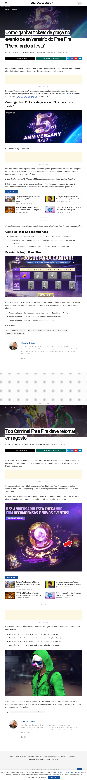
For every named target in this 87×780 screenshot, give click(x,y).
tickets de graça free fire (15, 333)
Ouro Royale (66, 94)
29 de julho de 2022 (28, 444)
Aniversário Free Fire (18, 330)
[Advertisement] (43, 79)
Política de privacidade (68, 756)
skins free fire (39, 712)
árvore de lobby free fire (36, 330)
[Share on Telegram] (68, 58)
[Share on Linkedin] (80, 58)
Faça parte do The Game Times (39, 759)
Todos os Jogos (20, 756)
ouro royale (51, 330)
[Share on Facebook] (72, 58)
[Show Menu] (6, 3)
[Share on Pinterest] (76, 58)
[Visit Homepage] (42, 3)
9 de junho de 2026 (64, 201)
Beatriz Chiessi (13, 52)
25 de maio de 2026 (23, 212)
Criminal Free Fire (17, 712)
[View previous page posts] (41, 219)
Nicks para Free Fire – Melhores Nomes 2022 (43, 756)
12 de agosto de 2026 (24, 203)
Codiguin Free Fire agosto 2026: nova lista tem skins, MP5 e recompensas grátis (28, 199)
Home (7, 9)
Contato (55, 759)
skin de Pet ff (62, 330)
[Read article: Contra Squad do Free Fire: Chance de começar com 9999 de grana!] (50, 209)
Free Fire (14, 9)
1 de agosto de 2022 (28, 52)
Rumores (28, 712)
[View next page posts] (45, 219)
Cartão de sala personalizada (27, 96)
